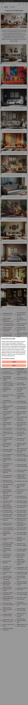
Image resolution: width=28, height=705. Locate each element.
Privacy (3, 358)
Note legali (7, 358)
